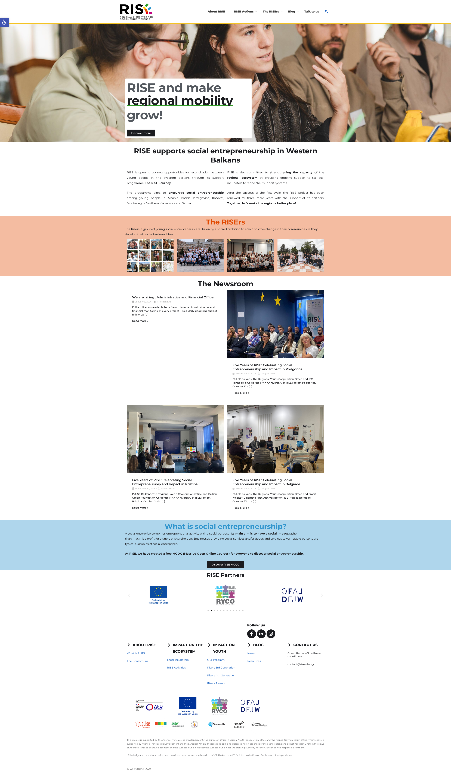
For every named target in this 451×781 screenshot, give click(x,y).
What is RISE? (136, 653)
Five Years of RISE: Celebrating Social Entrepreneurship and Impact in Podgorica (267, 367)
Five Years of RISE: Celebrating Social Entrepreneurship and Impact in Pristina (165, 482)
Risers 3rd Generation (221, 667)
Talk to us (311, 11)
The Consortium (137, 661)
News (251, 653)
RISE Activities (176, 667)
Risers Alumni (216, 683)
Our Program (216, 659)
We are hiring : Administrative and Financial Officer (173, 297)
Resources (254, 661)
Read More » (140, 321)
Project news (164, 301)
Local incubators (178, 659)
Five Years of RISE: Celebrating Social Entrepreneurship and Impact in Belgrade (266, 482)
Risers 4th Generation (221, 675)
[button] (4, 22)
